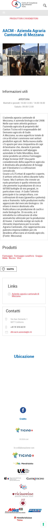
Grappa (38, 256)
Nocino (12, 258)
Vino (19, 258)
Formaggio (7, 256)
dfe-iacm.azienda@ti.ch (21, 332)
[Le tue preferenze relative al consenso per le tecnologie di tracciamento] (43, 524)
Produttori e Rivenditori (24, 18)
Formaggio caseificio (24, 256)
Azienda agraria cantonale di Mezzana (25, 295)
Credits (23, 418)
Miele (4, 258)
